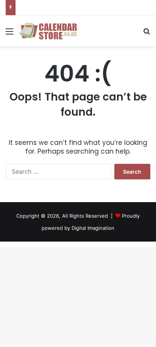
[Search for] (146, 33)
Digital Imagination (93, 228)
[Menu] (9, 33)
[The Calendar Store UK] (49, 31)
